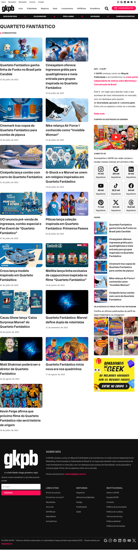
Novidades (95, 16)
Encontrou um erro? (55, 497)
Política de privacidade (116, 507)
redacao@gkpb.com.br (75, 474)
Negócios (45, 8)
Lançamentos (67, 8)
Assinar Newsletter (125, 8)
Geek (55, 8)
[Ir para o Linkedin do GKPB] (125, 2)
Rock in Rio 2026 (10, 16)
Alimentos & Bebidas (85, 497)
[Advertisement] (114, 414)
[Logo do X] (134, 540)
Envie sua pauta (53, 492)
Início (20, 8)
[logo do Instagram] (105, 540)
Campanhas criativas (125, 16)
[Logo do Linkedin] (119, 540)
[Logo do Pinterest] (124, 540)
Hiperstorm (6, 543)
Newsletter (23, 2)
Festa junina (68, 16)
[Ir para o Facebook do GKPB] (131, 2)
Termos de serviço (114, 516)
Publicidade (32, 8)
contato (41, 2)
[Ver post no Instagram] (101, 326)
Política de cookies (114, 511)
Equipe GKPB (112, 497)
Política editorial (113, 521)
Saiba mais (99, 113)
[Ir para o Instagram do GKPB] (118, 2)
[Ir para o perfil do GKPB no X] (135, 2)
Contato (110, 502)
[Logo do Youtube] (129, 540)
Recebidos (12, 2)
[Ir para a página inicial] (8, 8)
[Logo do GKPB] (21, 460)
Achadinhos (95, 8)
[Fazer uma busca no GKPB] (106, 8)
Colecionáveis (40, 16)
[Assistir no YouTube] (116, 137)
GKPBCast (81, 8)
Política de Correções (115, 526)
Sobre (3, 2)
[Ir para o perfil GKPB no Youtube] (128, 2)
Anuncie (32, 2)
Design (79, 502)
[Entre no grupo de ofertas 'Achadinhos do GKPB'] (114, 375)
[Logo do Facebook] (115, 540)
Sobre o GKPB (112, 492)
